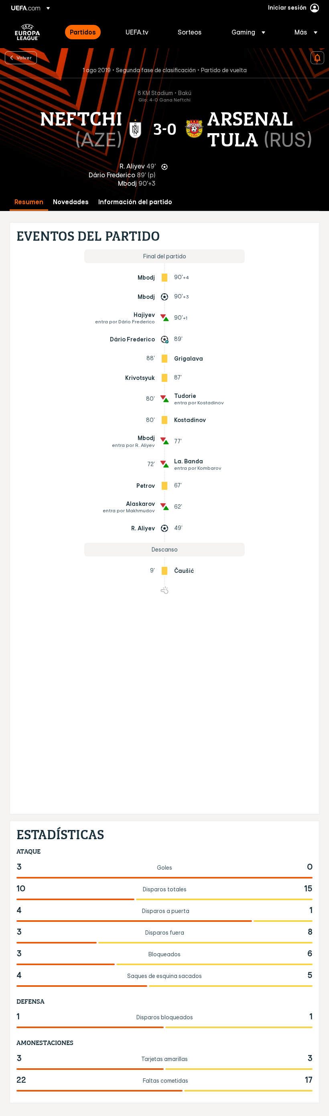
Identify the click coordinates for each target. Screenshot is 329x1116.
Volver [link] (24, 57)
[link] (83, 32)
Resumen (28, 202)
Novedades (71, 202)
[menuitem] (88, 32)
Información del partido (135, 202)
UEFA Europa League (27, 32)
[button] (248, 32)
